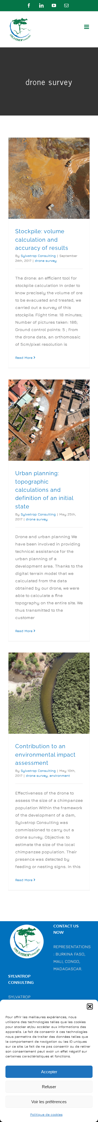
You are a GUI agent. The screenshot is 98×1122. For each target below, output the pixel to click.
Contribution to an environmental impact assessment (45, 754)
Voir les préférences (49, 1101)
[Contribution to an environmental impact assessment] (49, 693)
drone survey (46, 261)
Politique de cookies (46, 1114)
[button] (90, 1006)
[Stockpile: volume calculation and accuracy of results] (49, 178)
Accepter (49, 1071)
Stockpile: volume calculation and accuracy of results (41, 239)
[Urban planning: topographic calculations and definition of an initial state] (49, 420)
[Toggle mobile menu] (87, 27)
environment (60, 776)
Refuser (49, 1086)
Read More (23, 358)
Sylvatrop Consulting (38, 256)
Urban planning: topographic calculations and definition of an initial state (44, 490)
